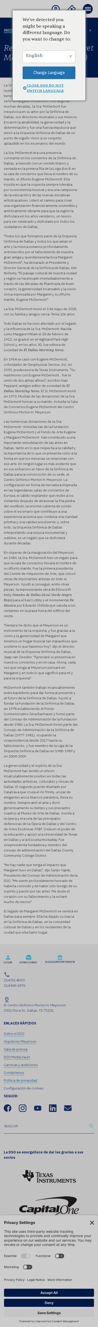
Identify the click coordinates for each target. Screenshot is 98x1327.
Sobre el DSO (14, 1033)
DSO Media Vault (17, 1057)
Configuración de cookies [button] (23, 1088)
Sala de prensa (15, 1049)
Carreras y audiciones (21, 1065)
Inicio (9, 30)
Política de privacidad (20, 1080)
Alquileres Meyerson (20, 1041)
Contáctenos (14, 1072)
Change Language (49, 72)
